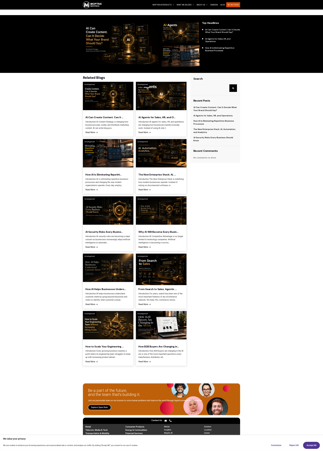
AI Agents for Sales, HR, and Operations (213, 115)
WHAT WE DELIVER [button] (184, 5)
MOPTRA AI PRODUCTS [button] (162, 5)
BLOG (223, 5)
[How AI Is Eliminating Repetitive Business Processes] (181, 56)
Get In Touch (233, 5)
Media (167, 426)
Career (207, 433)
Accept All (311, 445)
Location (208, 430)
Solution (207, 426)
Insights (167, 430)
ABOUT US (201, 5)
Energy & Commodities (136, 430)
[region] (161, 443)
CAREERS (214, 5)
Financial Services (134, 433)
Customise (276, 445)
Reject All (294, 445)
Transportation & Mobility (97, 433)
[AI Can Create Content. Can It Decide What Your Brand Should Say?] (121, 42)
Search (198, 79)
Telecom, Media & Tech (96, 430)
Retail (88, 427)
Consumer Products (134, 427)
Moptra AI (168, 433)
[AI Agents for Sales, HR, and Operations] (181, 32)
